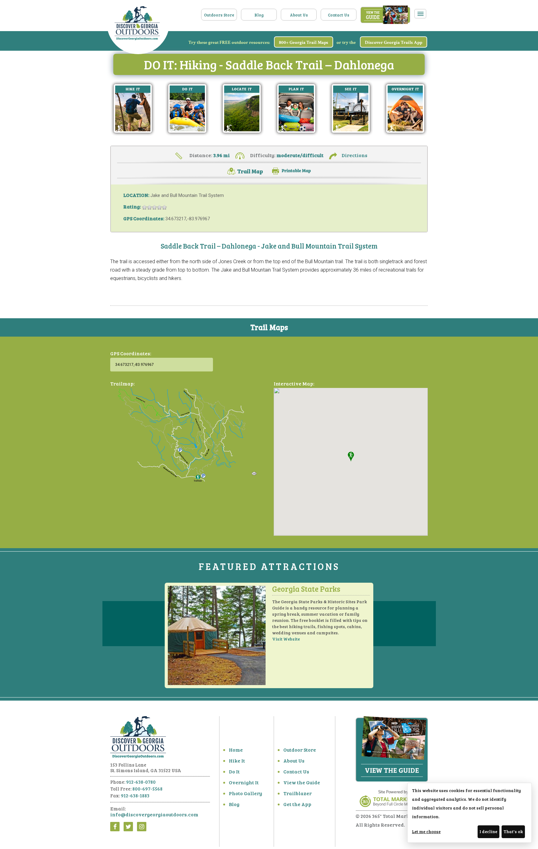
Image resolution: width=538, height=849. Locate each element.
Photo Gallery (245, 793)
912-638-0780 (141, 782)
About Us (299, 15)
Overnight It (244, 782)
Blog (259, 15)
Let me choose (426, 831)
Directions (354, 155)
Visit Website (286, 639)
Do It (234, 771)
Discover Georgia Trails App (393, 42)
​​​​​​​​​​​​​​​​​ (291, 170)
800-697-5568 (147, 789)
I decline (488, 831)
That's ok (513, 831)
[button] (351, 457)
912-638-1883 (135, 795)
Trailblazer (297, 793)
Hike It (237, 760)
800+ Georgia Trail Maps (303, 42)
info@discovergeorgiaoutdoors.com (154, 814)
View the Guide (301, 782)
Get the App (297, 804)
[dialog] (469, 813)
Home (236, 749)
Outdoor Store (299, 749)
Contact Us (338, 15)
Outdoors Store (219, 15)
